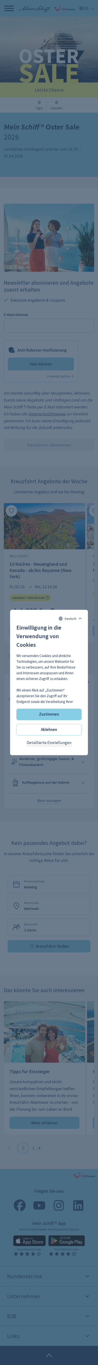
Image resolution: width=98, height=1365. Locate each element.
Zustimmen (49, 714)
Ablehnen (49, 729)
